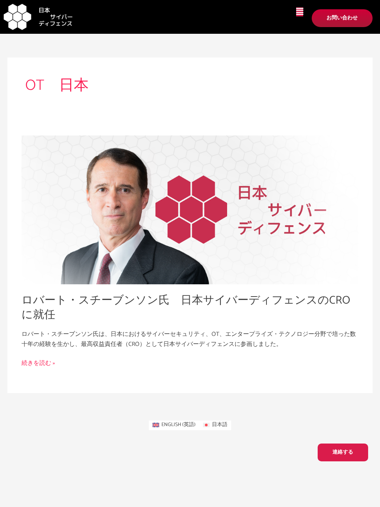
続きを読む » (38, 363)
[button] (299, 11)
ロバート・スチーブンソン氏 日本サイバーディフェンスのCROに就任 (186, 307)
